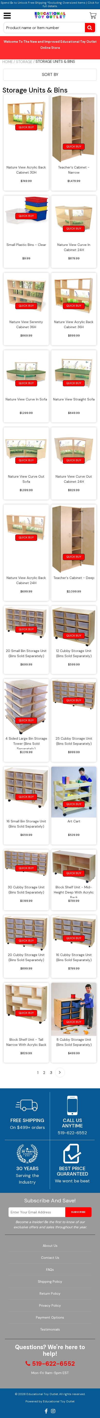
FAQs (50, 1269)
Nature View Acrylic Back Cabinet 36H (73, 324)
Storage (24, 61)
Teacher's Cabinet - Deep (73, 578)
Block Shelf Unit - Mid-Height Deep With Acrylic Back (74, 891)
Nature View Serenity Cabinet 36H (26, 324)
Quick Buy (26, 127)
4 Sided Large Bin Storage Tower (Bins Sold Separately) (26, 742)
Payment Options (50, 1317)
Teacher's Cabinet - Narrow (74, 170)
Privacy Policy (50, 1305)
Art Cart (73, 821)
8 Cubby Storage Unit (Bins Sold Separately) (74, 1042)
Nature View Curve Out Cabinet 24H (74, 479)
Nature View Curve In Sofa (26, 399)
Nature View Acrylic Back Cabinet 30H (26, 170)
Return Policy (50, 1293)
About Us (50, 1245)
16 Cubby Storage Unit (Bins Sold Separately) (74, 957)
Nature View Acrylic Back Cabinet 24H (26, 580)
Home (7, 61)
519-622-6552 (72, 1133)
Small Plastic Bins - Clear (26, 244)
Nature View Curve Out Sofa (26, 479)
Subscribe (78, 1212)
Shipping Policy (50, 1281)
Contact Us (50, 1257)
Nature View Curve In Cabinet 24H (73, 247)
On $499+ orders (27, 1127)
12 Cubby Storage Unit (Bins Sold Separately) (74, 653)
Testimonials (50, 1329)
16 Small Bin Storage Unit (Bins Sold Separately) (26, 824)
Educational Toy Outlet (42, 1394)
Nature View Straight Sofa (74, 399)
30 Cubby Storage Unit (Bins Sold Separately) (26, 889)
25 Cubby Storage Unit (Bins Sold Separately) (74, 741)
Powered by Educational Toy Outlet (50, 1401)
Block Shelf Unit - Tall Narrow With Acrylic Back (26, 1042)
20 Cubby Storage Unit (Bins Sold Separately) (26, 957)
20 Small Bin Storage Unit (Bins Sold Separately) (26, 653)
